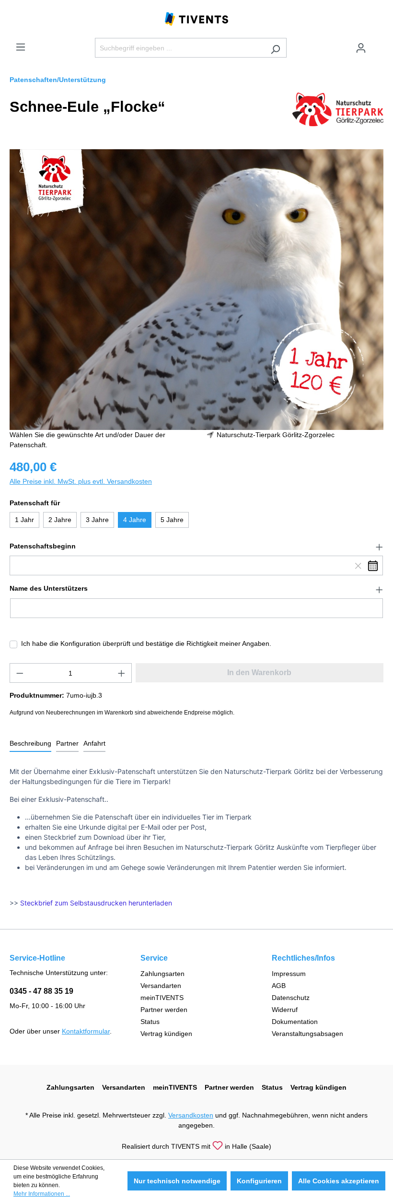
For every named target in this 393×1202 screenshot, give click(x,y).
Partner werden (163, 1009)
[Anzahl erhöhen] (122, 673)
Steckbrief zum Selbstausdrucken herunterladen (96, 903)
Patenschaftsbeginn (43, 546)
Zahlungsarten (162, 973)
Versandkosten (190, 1115)
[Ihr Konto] (361, 48)
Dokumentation (295, 1021)
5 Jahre (172, 520)
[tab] (30, 744)
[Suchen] (275, 48)
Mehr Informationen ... (41, 1193)
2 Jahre (59, 520)
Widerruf (285, 1009)
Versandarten (160, 985)
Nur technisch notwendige (177, 1181)
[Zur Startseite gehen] (196, 18)
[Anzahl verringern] (20, 673)
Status (150, 1021)
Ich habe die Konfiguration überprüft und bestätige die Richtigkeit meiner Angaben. (146, 643)
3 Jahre (97, 520)
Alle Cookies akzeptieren (338, 1181)
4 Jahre (134, 520)
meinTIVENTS (162, 997)
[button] (196, 546)
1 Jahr (24, 520)
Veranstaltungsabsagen (307, 1033)
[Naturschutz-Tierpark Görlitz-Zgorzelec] (337, 109)
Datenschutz (291, 997)
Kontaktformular (86, 1031)
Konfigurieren (259, 1181)
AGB (279, 985)
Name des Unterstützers (49, 588)
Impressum (289, 973)
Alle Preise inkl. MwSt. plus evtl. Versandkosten (81, 481)
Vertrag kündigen (166, 1033)
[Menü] (21, 47)
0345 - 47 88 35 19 (41, 991)
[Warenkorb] (377, 44)
